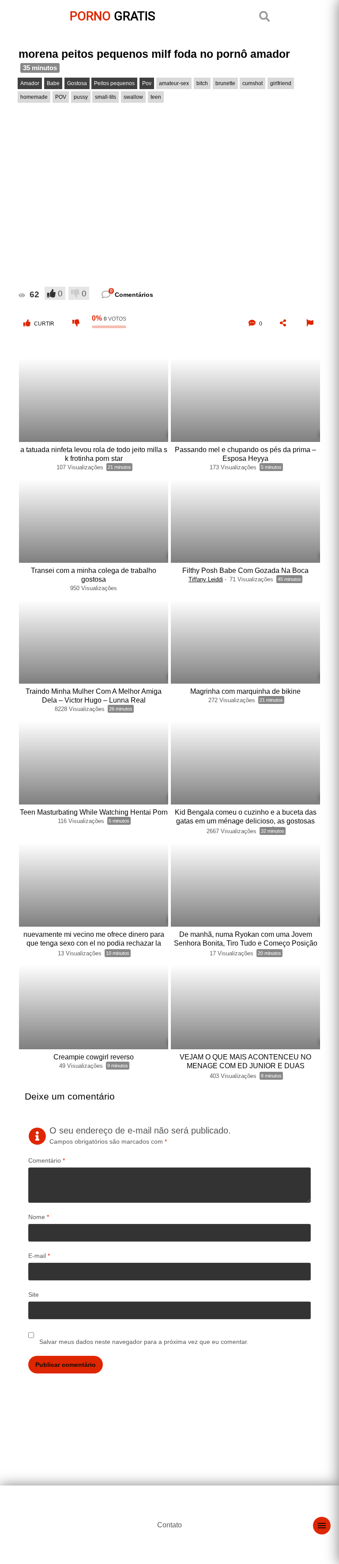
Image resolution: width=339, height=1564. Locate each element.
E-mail (39, 1255)
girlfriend (280, 83)
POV (60, 97)
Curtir (44, 324)
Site (33, 1294)
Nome (38, 1216)
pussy (81, 97)
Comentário (46, 1160)
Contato (169, 1525)
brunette (225, 83)
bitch (202, 83)
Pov (146, 83)
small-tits (105, 97)
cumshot (252, 83)
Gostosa (77, 83)
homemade (34, 97)
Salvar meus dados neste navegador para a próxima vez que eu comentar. (144, 1341)
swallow (133, 97)
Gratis (112, 16)
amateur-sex (174, 83)
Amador (29, 83)
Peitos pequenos (114, 83)
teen (156, 97)
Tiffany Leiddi (205, 579)
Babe (53, 83)
